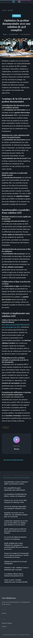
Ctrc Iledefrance (9, 598)
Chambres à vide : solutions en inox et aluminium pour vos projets (16, 568)
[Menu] (19, 1)
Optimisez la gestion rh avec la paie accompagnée (15, 562)
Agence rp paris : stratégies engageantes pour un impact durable (16, 581)
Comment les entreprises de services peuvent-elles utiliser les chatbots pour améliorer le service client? (16, 523)
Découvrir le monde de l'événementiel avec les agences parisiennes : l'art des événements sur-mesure (16, 555)
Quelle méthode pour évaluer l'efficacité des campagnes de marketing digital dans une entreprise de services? (16, 546)
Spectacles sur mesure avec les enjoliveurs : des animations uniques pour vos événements (16, 515)
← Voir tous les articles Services (12, 460)
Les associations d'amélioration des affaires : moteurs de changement (15, 495)
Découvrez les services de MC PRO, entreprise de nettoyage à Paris (15, 501)
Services (10, 10)
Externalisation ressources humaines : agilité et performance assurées (16, 483)
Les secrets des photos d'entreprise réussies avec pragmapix (15, 538)
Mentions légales (7, 623)
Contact (4, 626)
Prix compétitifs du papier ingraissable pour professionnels (14, 489)
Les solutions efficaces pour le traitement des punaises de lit (13, 575)
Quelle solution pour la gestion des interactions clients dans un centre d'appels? (15, 531)
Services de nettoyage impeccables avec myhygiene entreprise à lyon (15, 507)
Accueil (4, 10)
